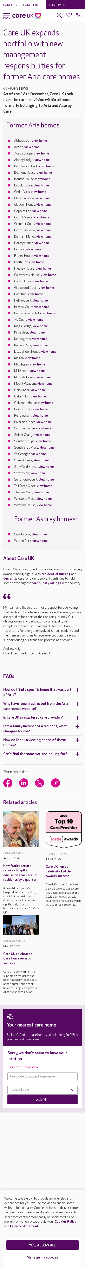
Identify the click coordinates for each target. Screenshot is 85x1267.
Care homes (33, 5)
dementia (10, 579)
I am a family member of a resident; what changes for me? (35, 728)
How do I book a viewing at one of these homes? (34, 742)
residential (50, 574)
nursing (65, 574)
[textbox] (42, 1090)
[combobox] (42, 1090)
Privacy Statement (24, 1226)
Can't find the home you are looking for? (35, 754)
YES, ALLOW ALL (43, 1245)
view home (39, 141)
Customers (58, 5)
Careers (10, 5)
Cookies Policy (65, 1222)
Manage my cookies (42, 1257)
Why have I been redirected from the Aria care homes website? (35, 706)
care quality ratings (46, 583)
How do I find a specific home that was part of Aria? (37, 692)
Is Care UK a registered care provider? (33, 717)
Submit (42, 1099)
